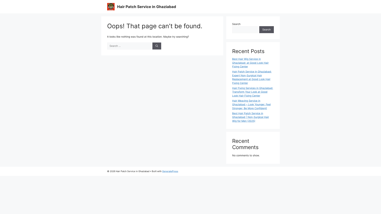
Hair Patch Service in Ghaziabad (146, 6)
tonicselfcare (226, 171)
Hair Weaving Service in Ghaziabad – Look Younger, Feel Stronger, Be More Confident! (251, 104)
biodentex (239, 171)
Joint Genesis (252, 171)
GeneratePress (170, 171)
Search (236, 24)
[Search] (156, 46)
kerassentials (267, 171)
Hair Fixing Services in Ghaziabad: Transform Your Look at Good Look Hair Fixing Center (252, 92)
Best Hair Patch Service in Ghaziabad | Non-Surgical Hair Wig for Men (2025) (250, 117)
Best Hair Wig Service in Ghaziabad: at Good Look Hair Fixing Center (250, 63)
